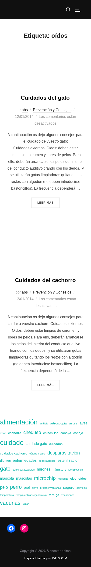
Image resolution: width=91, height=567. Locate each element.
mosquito (63, 478)
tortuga (54, 495)
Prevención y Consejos (52, 110)
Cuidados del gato (45, 98)
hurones (43, 469)
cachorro (14, 433)
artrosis (73, 423)
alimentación (19, 422)
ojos (73, 478)
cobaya (65, 433)
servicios (82, 487)
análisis (44, 423)
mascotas (24, 478)
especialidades (47, 460)
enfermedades (25, 460)
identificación (75, 469)
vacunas (10, 503)
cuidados (56, 444)
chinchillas (50, 433)
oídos (82, 478)
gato (5, 469)
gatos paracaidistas (24, 469)
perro (16, 487)
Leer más (48, 202)
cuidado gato (36, 443)
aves (84, 423)
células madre (37, 453)
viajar (26, 503)
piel (27, 487)
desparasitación (63, 452)
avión (3, 433)
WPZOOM (59, 558)
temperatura (7, 495)
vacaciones (67, 495)
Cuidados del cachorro (45, 280)
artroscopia (58, 423)
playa (35, 487)
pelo (4, 487)
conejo (78, 433)
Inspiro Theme (34, 558)
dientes (5, 460)
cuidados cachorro (13, 453)
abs (25, 110)
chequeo (32, 432)
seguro (68, 487)
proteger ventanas (50, 487)
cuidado (12, 442)
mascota (7, 478)
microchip (45, 478)
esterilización (69, 460)
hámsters (59, 469)
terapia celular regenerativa (31, 495)
